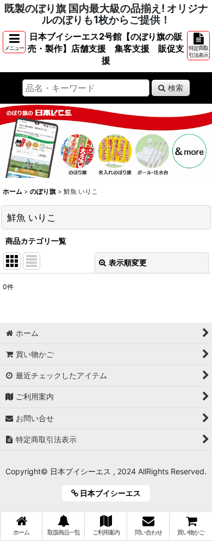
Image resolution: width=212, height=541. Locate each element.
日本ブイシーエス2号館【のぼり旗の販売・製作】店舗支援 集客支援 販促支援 (106, 48)
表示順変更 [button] (128, 262)
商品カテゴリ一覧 (35, 240)
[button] (14, 42)
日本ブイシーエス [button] (113, 493)
